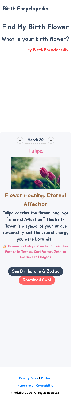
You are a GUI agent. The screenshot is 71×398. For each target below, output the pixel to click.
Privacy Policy (28, 378)
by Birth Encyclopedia (47, 50)
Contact (46, 378)
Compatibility (44, 385)
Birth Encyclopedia (26, 8)
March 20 (36, 140)
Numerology (25, 385)
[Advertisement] (35, 95)
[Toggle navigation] (63, 8)
